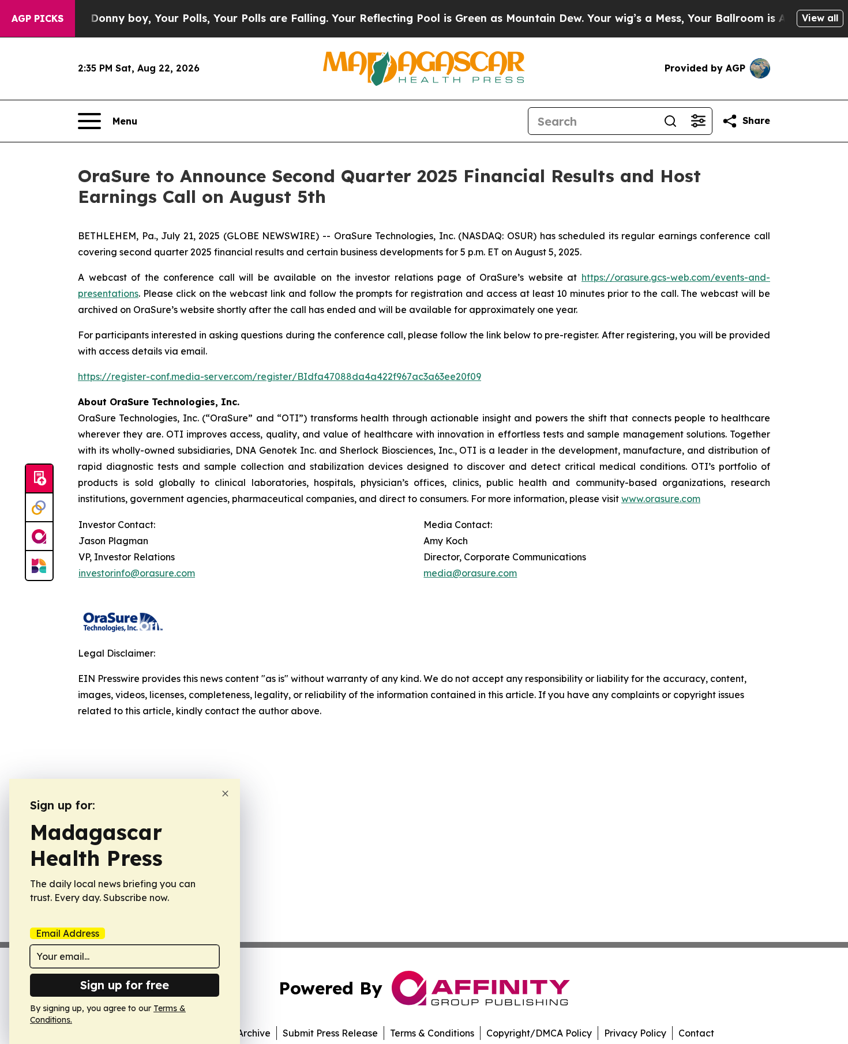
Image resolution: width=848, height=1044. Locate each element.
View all (820, 18)
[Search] (670, 121)
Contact (696, 1033)
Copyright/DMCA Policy (539, 1033)
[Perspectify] (39, 507)
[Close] (225, 793)
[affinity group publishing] (39, 536)
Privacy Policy (635, 1033)
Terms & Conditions (432, 1033)
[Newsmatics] (39, 565)
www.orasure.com (660, 498)
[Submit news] (39, 479)
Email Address (67, 933)
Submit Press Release (330, 1033)
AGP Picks (37, 18)
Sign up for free (124, 985)
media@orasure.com (470, 573)
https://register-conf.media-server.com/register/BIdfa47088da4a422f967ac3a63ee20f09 (279, 376)
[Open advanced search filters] (698, 121)
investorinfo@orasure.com (136, 573)
